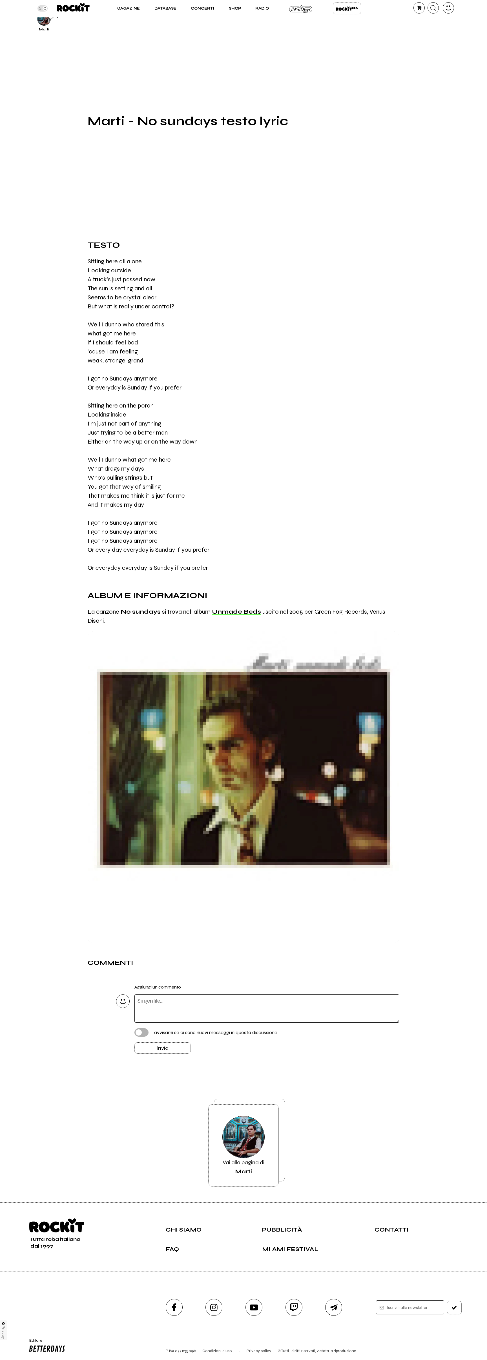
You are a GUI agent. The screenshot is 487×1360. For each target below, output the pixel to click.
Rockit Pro (347, 8)
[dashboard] (448, 8)
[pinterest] (413, 18)
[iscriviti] (454, 1307)
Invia (162, 1048)
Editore (33, 1342)
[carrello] (419, 8)
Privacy (3, 1332)
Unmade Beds (236, 611)
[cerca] (433, 8)
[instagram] (213, 1307)
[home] (73, 8)
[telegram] (333, 1307)
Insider (301, 8)
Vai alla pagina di (243, 1167)
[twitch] (293, 1307)
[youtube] (253, 1307)
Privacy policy (259, 1350)
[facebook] (174, 1307)
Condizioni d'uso (217, 1350)
